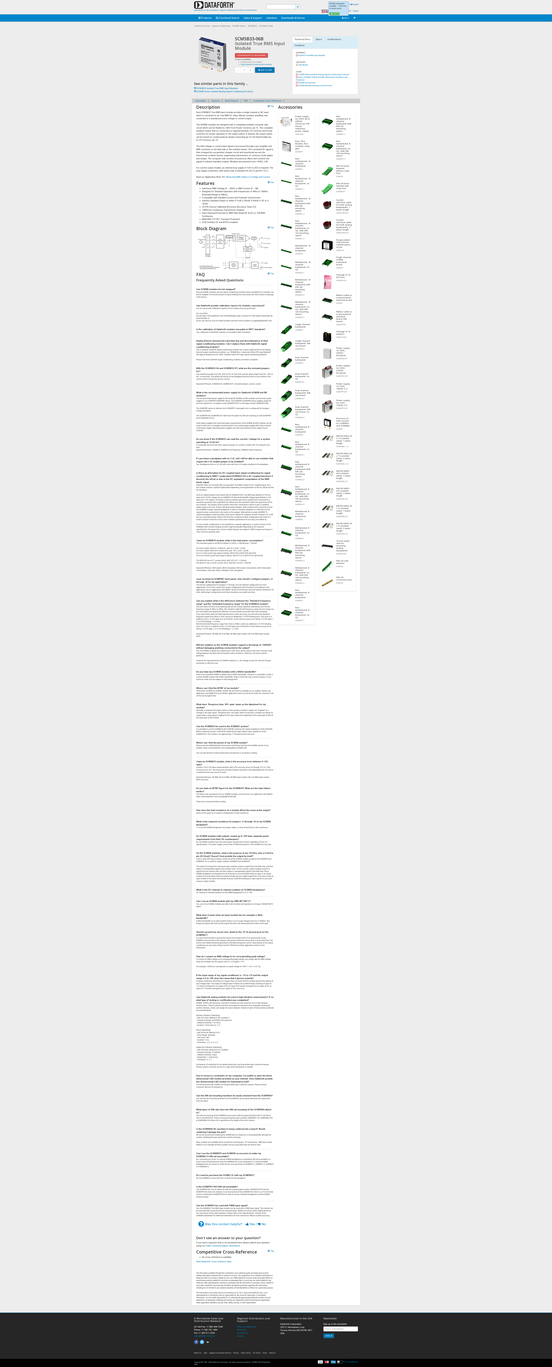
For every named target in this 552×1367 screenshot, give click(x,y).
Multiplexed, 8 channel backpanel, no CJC (302, 531)
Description (200, 101)
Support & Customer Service (220, 1353)
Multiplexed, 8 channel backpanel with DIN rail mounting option (302, 551)
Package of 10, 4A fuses (343, 276)
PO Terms (257, 1353)
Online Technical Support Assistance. (223, 1245)
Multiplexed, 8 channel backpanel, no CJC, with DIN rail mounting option (302, 574)
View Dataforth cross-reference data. (214, 1261)
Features (215, 101)
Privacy (236, 1353)
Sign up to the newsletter (335, 1324)
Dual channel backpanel (301, 358)
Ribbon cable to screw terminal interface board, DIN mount (344, 316)
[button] (332, 1353)
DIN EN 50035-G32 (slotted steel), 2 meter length (343, 492)
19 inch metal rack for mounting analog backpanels (342, 546)
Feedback (300, 45)
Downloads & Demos (293, 17)
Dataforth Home (202, 26)
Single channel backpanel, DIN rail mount (302, 343)
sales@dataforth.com (204, 1336)
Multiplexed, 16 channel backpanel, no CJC (302, 266)
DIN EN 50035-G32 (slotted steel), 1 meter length (343, 475)
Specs (319, 39)
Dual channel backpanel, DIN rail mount (302, 393)
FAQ (246, 101)
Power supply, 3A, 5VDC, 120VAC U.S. (343, 402)
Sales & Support (253, 17)
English (356, 4)
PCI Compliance (350, 1362)
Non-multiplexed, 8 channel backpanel (302, 428)
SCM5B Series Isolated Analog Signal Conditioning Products (323, 74)
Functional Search (228, 17)
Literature (271, 17)
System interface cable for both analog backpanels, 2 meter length (344, 225)
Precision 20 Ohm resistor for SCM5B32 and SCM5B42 (343, 422)
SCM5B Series (239, 26)
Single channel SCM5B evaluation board (343, 261)
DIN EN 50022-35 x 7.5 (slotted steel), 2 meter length (344, 457)
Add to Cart (266, 70)
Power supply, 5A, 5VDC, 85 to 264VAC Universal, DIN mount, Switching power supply (302, 123)
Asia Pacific (242, 1333)
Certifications (334, 39)
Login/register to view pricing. (251, 55)
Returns (272, 1353)
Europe (240, 1336)
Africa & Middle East (246, 1326)
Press (265, 1353)
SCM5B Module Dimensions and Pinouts (315, 85)
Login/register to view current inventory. (256, 64)
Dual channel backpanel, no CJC (302, 376)
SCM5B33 (252, 26)
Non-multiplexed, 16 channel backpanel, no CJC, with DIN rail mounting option (302, 228)
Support (356, 11)
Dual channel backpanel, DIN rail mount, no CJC (302, 411)
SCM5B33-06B (266, 26)
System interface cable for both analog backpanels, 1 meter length (344, 205)
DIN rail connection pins (344, 578)
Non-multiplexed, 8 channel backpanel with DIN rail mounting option (302, 469)
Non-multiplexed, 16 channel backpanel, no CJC (302, 181)
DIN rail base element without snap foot (342, 170)
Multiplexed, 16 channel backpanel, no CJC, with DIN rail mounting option (302, 308)
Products (206, 17)
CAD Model (303, 65)
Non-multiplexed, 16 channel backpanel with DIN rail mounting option (302, 203)
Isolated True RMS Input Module (311, 55)
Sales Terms (246, 1353)
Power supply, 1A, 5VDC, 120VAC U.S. (343, 386)
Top (272, 106)
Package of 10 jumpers (343, 332)
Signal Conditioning (221, 26)
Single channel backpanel (302, 325)
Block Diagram (232, 101)
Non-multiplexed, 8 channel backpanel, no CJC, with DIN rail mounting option (302, 493)
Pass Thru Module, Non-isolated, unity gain (302, 145)
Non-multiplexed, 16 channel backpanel (302, 162)
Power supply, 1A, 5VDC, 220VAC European (343, 352)
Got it (336, 14)
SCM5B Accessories (306, 82)
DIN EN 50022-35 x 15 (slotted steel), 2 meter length (344, 527)
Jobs (205, 1353)
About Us (197, 1353)
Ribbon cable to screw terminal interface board (344, 297)
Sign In (346, 18)
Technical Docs (302, 39)
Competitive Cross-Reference (267, 101)
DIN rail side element (342, 561)
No (263, 1224)
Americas (241, 1330)
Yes (252, 1224)
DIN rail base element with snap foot (342, 186)
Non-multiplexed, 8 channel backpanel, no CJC (302, 447)
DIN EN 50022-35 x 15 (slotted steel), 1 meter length (344, 510)
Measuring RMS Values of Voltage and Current (248, 177)
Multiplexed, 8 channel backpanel (302, 514)
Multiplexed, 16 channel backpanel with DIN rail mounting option (302, 285)
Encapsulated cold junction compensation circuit (343, 243)
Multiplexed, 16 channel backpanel (302, 248)
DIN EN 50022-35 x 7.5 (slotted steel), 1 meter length (344, 440)
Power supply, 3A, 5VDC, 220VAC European (343, 369)
